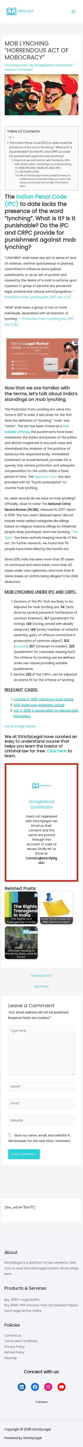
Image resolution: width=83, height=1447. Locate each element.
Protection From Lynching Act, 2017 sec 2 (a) (38, 297)
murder (20, 646)
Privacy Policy (14, 1347)
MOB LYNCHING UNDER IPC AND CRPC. (40, 168)
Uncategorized (16, 65)
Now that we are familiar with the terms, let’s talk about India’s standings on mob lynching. (43, 162)
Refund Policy (14, 1352)
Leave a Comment (19, 70)
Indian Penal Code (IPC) (36, 200)
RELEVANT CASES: (29, 171)
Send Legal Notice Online (23, 1311)
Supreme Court (45, 477)
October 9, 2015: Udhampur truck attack (43, 699)
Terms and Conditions (20, 1341)
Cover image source (20, 726)
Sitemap (10, 1358)
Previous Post (41, 976)
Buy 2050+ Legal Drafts (21, 1300)
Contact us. (13, 1335)
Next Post (41, 986)
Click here (57, 751)
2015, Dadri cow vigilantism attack (39, 705)
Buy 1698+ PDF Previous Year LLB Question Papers (41, 1305)
